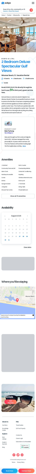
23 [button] (5, 236)
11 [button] (12, 229)
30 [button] (5, 240)
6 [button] (19, 226)
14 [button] (23, 229)
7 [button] (23, 226)
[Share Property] (33, 20)
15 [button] (27, 229)
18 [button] (12, 233)
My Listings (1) (9, 133)
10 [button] (9, 229)
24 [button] (9, 236)
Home (3, 15)
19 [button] (16, 233)
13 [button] (19, 229)
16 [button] (5, 233)
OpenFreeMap (9, 315)
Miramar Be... (16, 15)
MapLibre (3, 315)
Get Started (10, 402)
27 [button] (19, 236)
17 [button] (9, 233)
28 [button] (23, 236)
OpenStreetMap (4, 317)
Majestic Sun (26, 15)
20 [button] (19, 233)
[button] (4, 216)
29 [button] (27, 236)
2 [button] (5, 226)
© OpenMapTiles (16, 315)
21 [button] (23, 233)
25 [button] (12, 236)
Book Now (9, 471)
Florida (9, 15)
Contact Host (26, 471)
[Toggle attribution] (33, 315)
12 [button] (16, 229)
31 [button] (9, 240)
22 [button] (27, 233)
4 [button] (12, 226)
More (24, 146)
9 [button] (5, 229)
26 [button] (16, 236)
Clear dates (27, 247)
